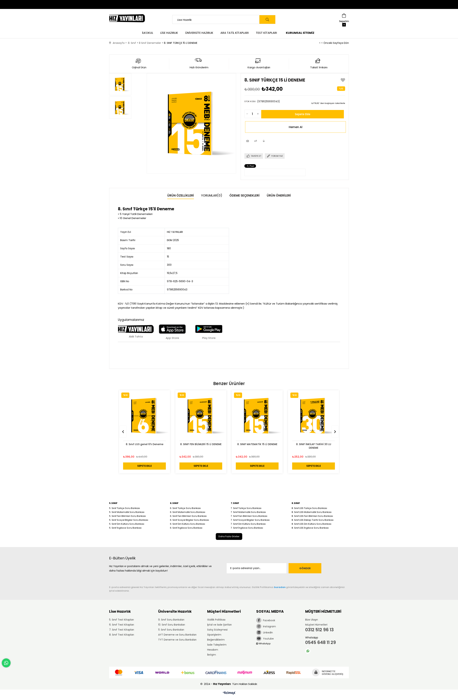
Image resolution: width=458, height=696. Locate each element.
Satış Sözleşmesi (217, 629)
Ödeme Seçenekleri (244, 195)
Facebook (268, 620)
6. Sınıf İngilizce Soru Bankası (186, 527)
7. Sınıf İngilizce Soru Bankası (247, 527)
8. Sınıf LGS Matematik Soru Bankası (312, 512)
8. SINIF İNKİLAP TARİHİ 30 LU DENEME (313, 446)
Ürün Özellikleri (180, 195)
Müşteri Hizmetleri (316, 624)
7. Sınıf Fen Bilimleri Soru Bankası (249, 516)
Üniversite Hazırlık (199, 33)
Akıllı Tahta (136, 336)
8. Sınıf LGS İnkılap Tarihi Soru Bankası (312, 519)
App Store (172, 338)
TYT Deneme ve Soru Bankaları (177, 639)
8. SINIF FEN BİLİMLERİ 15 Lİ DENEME (200, 444)
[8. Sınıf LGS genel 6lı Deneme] (144, 416)
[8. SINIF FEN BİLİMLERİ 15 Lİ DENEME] (201, 416)
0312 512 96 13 (319, 630)
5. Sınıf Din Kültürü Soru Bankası (126, 523)
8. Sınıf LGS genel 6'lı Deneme (144, 444)
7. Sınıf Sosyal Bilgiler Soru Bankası (250, 519)
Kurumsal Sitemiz (300, 33)
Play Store (209, 338)
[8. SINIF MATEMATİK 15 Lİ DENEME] (257, 416)
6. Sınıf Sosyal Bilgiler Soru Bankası (189, 519)
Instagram (269, 626)
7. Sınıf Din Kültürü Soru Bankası (248, 523)
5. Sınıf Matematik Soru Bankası (126, 512)
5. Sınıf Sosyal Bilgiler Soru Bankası (128, 519)
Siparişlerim (214, 634)
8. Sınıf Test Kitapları (121, 634)
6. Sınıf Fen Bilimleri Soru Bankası (188, 516)
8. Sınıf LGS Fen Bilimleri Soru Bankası (312, 516)
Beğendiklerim (216, 639)
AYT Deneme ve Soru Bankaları (177, 634)
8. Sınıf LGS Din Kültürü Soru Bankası (311, 523)
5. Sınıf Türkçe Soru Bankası (124, 508)
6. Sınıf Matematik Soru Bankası (187, 512)
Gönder (305, 568)
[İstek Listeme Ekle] (247, 141)
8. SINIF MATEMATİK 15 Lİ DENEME (257, 444)
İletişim (211, 654)
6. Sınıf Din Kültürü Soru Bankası (187, 523)
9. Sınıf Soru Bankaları (171, 619)
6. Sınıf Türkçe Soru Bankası (185, 508)
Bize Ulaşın (311, 619)
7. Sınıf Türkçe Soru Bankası (246, 508)
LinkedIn (267, 632)
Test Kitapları (266, 33)
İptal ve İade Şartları (219, 624)
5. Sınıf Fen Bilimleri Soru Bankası (127, 516)
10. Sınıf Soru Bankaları (171, 624)
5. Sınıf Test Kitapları (121, 619)
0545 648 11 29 (320, 642)
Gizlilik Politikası (216, 619)
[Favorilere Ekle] (343, 80)
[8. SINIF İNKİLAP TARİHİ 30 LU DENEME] (313, 416)
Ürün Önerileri (279, 195)
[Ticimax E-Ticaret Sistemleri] (229, 693)
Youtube (268, 638)
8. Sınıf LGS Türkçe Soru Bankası (309, 508)
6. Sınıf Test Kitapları (121, 624)
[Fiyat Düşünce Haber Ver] (263, 141)
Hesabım (212, 649)
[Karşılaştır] (255, 141)
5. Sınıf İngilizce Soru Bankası (125, 527)
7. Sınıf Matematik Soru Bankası (248, 512)
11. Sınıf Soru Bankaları (171, 629)
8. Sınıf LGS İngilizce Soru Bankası (310, 527)
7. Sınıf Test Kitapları (121, 629)
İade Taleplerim (216, 644)
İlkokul (147, 33)
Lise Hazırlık (169, 33)
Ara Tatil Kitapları (234, 33)
